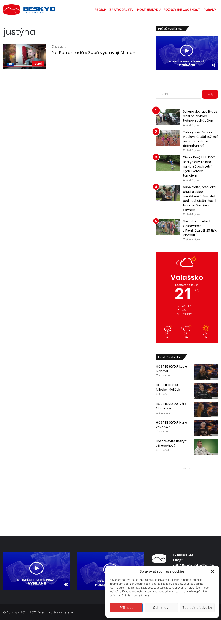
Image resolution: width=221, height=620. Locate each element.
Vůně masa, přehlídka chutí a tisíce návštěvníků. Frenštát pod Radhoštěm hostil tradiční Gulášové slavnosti (199, 198)
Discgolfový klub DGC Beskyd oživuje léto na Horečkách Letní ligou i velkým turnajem (199, 166)
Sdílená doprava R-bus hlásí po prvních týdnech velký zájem (200, 116)
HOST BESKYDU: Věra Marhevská (171, 406)
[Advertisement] (187, 498)
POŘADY (210, 9)
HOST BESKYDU (149, 9)
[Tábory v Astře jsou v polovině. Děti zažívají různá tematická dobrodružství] (168, 138)
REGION (100, 9)
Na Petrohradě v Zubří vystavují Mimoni (94, 53)
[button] (212, 571)
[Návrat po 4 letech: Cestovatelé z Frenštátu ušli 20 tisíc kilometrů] (168, 227)
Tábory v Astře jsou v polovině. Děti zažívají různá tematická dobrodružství (200, 139)
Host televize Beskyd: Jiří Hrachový (171, 443)
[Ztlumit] (213, 65)
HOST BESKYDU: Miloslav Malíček (168, 387)
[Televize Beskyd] (29, 9)
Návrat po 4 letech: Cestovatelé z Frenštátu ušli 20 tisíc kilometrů (200, 228)
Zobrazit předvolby (197, 608)
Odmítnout (161, 608)
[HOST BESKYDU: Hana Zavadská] (206, 428)
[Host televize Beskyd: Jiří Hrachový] (206, 447)
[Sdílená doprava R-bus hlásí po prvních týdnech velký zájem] (168, 117)
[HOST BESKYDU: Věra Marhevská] (206, 409)
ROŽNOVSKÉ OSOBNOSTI (182, 9)
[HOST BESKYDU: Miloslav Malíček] (206, 391)
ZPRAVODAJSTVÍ (121, 9)
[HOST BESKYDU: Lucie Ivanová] (206, 372)
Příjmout (126, 608)
